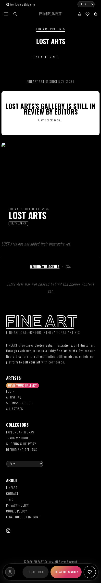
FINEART (11, 487)
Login (10, 391)
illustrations (63, 345)
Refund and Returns (21, 449)
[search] (15, 14)
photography (43, 345)
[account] (79, 14)
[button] (6, 14)
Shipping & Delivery (21, 443)
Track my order (18, 437)
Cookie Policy (16, 511)
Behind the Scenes (44, 266)
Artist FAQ (13, 397)
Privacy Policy (17, 505)
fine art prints (67, 350)
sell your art (31, 361)
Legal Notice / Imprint (23, 516)
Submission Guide (19, 402)
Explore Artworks (20, 432)
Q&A (68, 266)
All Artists (14, 408)
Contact (12, 493)
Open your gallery (22, 385)
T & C (10, 499)
